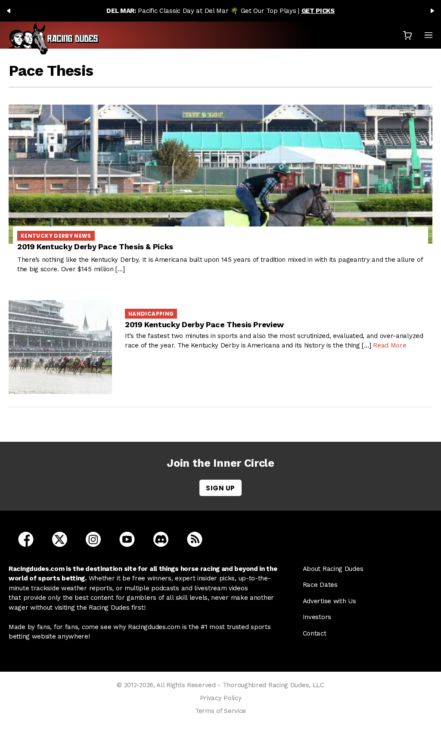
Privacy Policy (221, 698)
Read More (389, 345)
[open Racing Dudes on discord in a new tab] (160, 539)
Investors (317, 617)
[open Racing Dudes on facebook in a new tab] (26, 539)
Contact (314, 633)
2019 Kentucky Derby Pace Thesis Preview (204, 324)
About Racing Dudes (333, 569)
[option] (220, 10)
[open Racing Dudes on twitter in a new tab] (59, 539)
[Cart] (407, 35)
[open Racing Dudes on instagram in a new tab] (93, 539)
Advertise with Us (329, 601)
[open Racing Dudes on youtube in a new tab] (127, 539)
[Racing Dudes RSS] (194, 539)
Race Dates (320, 585)
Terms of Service (220, 711)
